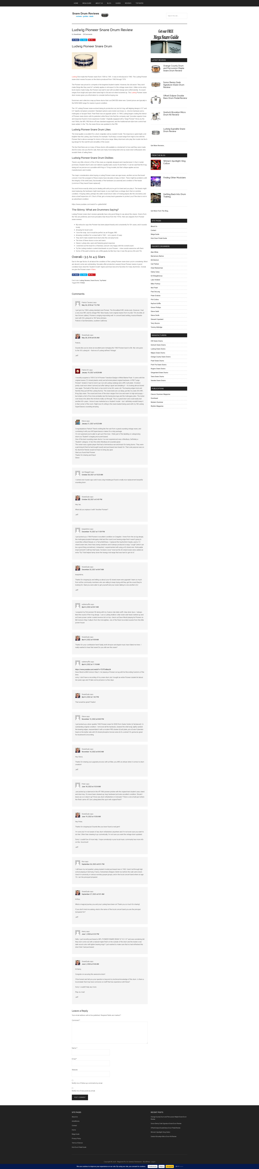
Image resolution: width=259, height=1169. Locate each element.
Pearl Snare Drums (157, 361)
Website (75, 1070)
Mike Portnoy (155, 284)
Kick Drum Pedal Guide (159, 238)
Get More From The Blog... (160, 211)
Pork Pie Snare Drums (158, 365)
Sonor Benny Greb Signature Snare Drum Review (173, 84)
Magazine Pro (121, 1162)
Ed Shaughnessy (156, 276)
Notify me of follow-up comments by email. (87, 1083)
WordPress (146, 1162)
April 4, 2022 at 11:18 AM (91, 664)
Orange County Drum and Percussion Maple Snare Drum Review (173, 68)
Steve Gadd (155, 311)
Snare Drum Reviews (91, 15)
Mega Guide (155, 234)
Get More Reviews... (158, 146)
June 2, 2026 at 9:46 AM (90, 964)
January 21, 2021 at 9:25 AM (92, 424)
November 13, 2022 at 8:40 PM (93, 719)
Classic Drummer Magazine (160, 394)
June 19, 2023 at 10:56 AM (91, 817)
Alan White (154, 252)
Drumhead (154, 398)
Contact (153, 230)
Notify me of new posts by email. (83, 1091)
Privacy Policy (76, 1138)
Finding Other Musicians (174, 177)
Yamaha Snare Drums (158, 380)
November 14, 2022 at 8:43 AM (93, 752)
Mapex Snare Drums (158, 353)
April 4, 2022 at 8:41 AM (90, 607)
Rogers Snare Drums (158, 369)
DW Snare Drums (157, 341)
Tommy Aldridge (156, 327)
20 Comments (87, 34)
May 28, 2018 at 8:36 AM (90, 338)
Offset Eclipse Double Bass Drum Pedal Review (175, 96)
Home (74, 1130)
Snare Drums (95, 280)
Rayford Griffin (156, 303)
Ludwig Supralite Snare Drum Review (174, 130)
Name (74, 1048)
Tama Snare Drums (157, 377)
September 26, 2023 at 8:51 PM (93, 864)
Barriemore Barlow (157, 256)
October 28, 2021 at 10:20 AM (92, 475)
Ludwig (74, 77)
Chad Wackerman (157, 268)
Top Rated (103, 280)
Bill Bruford (155, 260)
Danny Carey (155, 272)
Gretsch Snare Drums (158, 345)
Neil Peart (154, 288)
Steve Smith (155, 315)
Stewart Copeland (157, 319)
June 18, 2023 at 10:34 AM (91, 787)
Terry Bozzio (155, 323)
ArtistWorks (75, 1121)
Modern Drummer (157, 402)
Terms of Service (77, 1143)
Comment (76, 1020)
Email (74, 1059)
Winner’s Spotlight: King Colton (160, 1132)
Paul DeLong (155, 292)
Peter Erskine (155, 296)
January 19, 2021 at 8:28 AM (92, 373)
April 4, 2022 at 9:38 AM (90, 640)
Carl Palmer (155, 264)
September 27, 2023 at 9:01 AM (93, 894)
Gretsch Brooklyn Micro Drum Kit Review (174, 113)
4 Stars (93, 269)
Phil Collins (155, 300)
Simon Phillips (156, 307)
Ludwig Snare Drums (158, 349)
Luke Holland (155, 280)
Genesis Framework (135, 1162)
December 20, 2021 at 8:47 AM (93, 570)
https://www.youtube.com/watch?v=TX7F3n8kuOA (93, 669)
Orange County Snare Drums (161, 357)
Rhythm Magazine (157, 406)
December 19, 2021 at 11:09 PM (93, 532)
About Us (154, 226)
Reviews (87, 280)
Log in (153, 1162)
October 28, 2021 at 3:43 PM (92, 499)
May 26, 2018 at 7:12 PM (90, 305)
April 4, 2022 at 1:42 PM (90, 697)
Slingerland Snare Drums (159, 373)
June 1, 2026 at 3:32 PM (90, 934)
